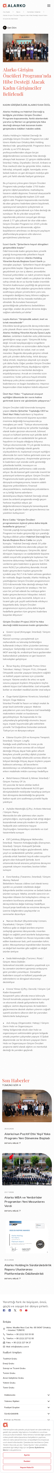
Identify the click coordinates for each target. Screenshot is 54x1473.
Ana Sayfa (6, 12)
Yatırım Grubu (9, 1382)
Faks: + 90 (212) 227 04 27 (18, 1342)
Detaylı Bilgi (11, 1143)
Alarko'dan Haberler (33, 12)
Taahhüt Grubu (10, 1358)
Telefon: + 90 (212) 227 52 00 (20, 1338)
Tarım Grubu (8, 1387)
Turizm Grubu (9, 1373)
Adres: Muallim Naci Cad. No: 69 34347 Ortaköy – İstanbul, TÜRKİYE (28, 1328)
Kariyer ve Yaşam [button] (12, 1420)
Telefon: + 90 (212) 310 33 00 (20, 1334)
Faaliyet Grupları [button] (12, 1407)
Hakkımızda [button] (9, 1395)
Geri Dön (11, 27)
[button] (49, 5)
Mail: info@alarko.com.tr (17, 1346)
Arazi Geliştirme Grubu (13, 1378)
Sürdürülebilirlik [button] (11, 1413)
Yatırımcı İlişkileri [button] (11, 1401)
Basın (18, 12)
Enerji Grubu (8, 1363)
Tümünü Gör (10, 1085)
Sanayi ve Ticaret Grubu (14, 1368)
